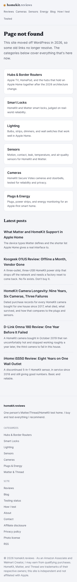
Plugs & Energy (13, 465)
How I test (63, 11)
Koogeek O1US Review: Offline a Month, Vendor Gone (35, 261)
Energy (44, 11)
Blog (53, 11)
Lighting (9, 447)
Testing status (12, 500)
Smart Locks (11, 441)
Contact (8, 519)
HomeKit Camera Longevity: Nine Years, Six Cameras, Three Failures (35, 293)
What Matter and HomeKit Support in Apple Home (33, 234)
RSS (6, 543)
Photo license (12, 537)
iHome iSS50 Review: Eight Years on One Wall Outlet (36, 361)
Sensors (33, 11)
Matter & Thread (14, 472)
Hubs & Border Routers (18, 434)
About (7, 512)
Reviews (9, 11)
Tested (8, 18)
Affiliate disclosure (15, 525)
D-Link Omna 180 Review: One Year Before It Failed (31, 329)
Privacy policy (12, 531)
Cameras (21, 11)
